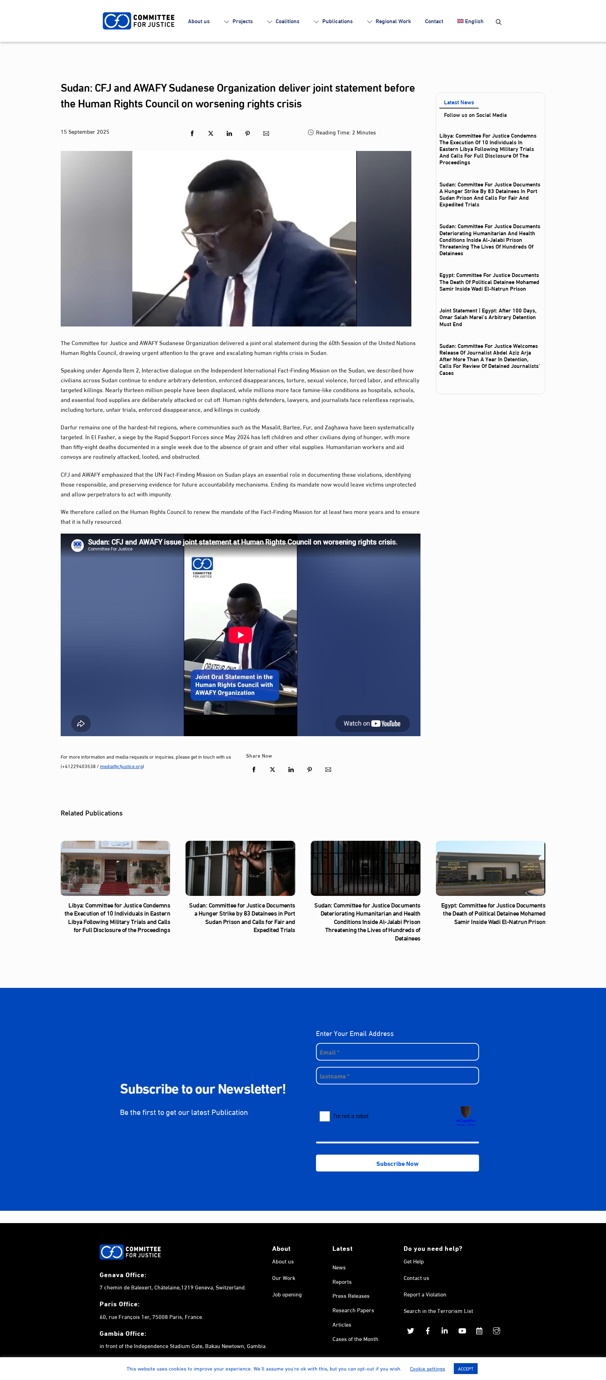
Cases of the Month (355, 1338)
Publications (337, 20)
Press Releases (351, 1295)
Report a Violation (425, 1294)
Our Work (283, 1277)
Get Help (414, 1261)
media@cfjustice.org (121, 765)
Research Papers (353, 1310)
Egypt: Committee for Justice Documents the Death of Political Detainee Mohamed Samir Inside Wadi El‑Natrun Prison (489, 281)
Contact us (416, 1277)
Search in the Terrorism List (438, 1310)
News (339, 1267)
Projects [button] (242, 20)
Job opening (287, 1294)
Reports (342, 1281)
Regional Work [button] (392, 20)
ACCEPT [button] (465, 1368)
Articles (341, 1324)
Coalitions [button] (286, 20)
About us (199, 20)
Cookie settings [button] (427, 1368)
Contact (434, 20)
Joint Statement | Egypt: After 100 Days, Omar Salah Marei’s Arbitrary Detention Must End (488, 316)
